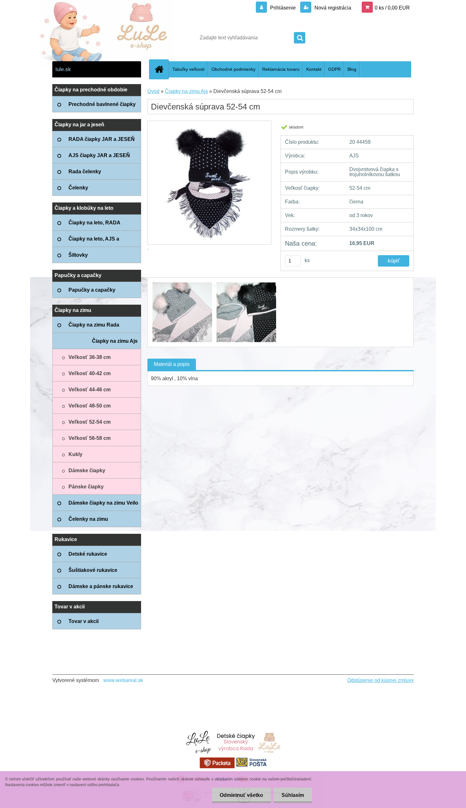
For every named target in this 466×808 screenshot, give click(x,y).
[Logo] (95, 38)
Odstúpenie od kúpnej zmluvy (380, 680)
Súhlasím (293, 795)
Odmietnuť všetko (241, 795)
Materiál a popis (172, 364)
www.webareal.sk (123, 680)
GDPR (334, 69)
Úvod (153, 91)
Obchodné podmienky (233, 69)
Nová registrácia (332, 7)
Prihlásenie (283, 7)
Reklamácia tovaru (281, 69)
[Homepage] (161, 69)
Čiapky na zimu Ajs (186, 91)
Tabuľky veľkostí (188, 69)
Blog (351, 69)
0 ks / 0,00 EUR (392, 7)
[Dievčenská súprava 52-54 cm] (183, 283)
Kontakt (313, 69)
